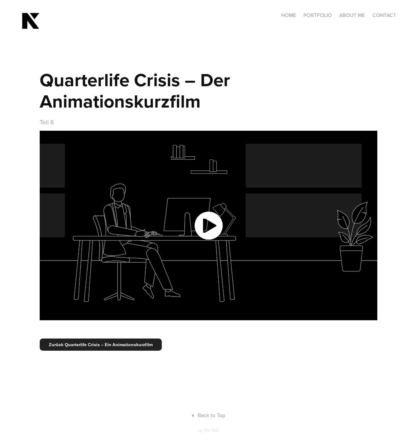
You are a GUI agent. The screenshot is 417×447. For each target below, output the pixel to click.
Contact (384, 15)
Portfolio (317, 15)
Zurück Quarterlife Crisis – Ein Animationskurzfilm (101, 344)
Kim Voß (211, 430)
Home (288, 15)
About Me (352, 15)
